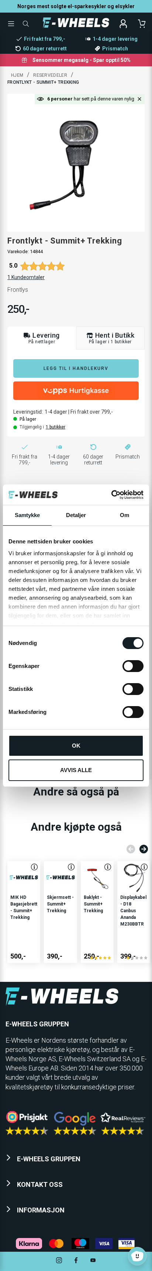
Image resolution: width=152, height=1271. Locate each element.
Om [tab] (124, 515)
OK (76, 745)
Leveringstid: (28, 412)
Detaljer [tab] (76, 515)
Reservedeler (50, 75)
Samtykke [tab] (27, 515)
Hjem (17, 75)
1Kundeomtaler (26, 277)
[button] (139, 99)
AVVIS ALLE (76, 770)
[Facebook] (76, 1261)
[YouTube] (92, 1261)
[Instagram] (59, 1261)
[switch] (133, 666)
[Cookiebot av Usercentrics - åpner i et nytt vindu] (111, 495)
